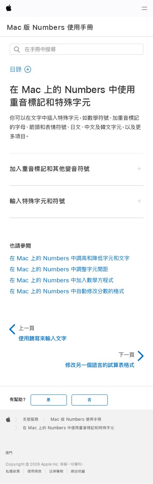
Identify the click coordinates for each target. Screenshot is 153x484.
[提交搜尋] (17, 49)
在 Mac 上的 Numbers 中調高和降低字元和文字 (70, 258)
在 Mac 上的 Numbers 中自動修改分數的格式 (67, 291)
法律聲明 (56, 471)
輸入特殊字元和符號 (37, 201)
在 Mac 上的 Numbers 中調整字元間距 (59, 269)
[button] (21, 69)
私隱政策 (13, 471)
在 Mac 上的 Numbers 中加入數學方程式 (62, 280)
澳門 (8, 453)
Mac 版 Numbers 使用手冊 (50, 27)
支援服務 (30, 419)
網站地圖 (78, 471)
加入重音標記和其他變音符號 (50, 168)
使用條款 (34, 471)
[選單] (144, 8)
